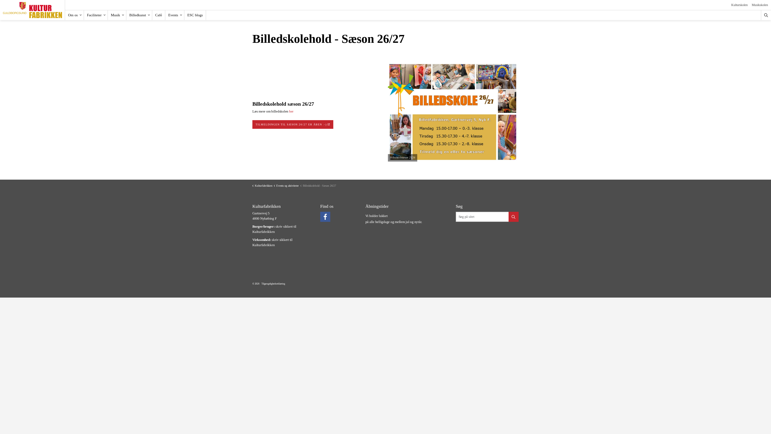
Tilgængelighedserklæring (273, 283)
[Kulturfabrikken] (32, 10)
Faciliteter (94, 15)
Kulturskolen (739, 5)
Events (173, 15)
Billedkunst (137, 15)
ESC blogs (195, 15)
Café (158, 15)
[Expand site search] (766, 15)
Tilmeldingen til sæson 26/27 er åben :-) (291, 124)
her (291, 111)
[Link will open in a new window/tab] (325, 217)
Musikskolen (760, 5)
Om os (73, 15)
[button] (453, 112)
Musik (115, 15)
